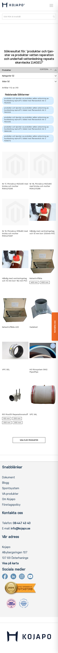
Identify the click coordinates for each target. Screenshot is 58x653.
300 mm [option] (17, 423)
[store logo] (13, 5)
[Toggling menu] (51, 5)
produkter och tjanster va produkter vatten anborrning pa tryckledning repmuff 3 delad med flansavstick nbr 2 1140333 (26, 110)
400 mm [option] (34, 282)
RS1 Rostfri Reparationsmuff (15, 414)
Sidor (6, 81)
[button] (46, 69)
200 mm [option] (17, 418)
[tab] (29, 70)
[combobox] (29, 16)
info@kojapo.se (20, 528)
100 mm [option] (6, 418)
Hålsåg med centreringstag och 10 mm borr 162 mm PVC (14, 279)
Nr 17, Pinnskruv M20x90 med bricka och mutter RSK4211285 (15, 186)
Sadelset (34, 327)
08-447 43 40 (22, 523)
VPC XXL (33, 414)
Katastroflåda (36, 278)
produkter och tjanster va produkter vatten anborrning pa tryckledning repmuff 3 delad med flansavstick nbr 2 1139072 (26, 138)
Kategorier (8, 76)
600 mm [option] (44, 282)
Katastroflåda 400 (10, 327)
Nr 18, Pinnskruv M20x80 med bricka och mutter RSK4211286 (41, 186)
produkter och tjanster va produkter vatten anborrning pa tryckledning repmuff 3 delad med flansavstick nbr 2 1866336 (26, 129)
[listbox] (43, 283)
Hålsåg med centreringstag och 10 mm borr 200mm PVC (42, 232)
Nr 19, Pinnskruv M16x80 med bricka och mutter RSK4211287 (15, 233)
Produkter (6, 70)
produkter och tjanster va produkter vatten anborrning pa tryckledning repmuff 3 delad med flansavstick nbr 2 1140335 (26, 119)
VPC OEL (6, 369)
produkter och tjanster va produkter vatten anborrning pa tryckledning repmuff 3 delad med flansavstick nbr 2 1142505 (26, 100)
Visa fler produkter (29, 440)
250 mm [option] (6, 423)
